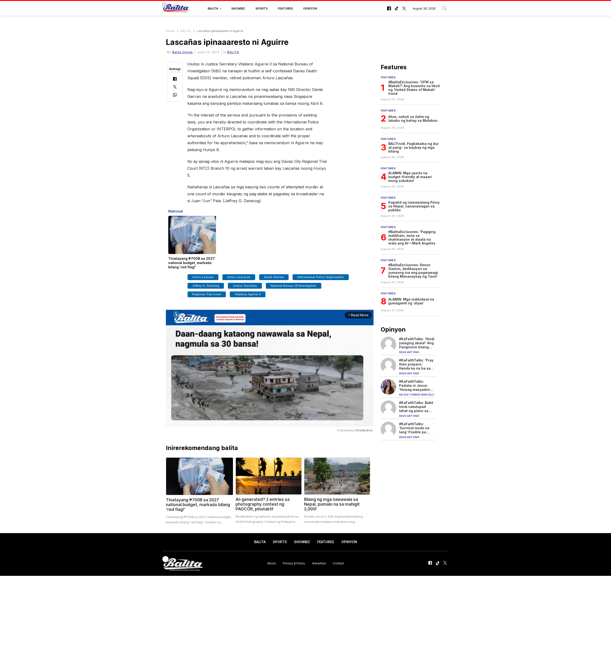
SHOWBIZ (238, 8)
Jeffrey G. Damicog (205, 285)
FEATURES (285, 8)
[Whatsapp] (175, 95)
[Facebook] (175, 79)
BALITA (213, 8)
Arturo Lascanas (238, 277)
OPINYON (310, 8)
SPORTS (261, 8)
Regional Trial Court (206, 294)
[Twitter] (175, 87)
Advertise (319, 563)
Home (170, 31)
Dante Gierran (274, 277)
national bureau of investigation (293, 285)
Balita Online (182, 52)
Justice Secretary (245, 285)
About (271, 563)
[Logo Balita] (175, 9)
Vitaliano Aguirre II (248, 294)
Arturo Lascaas (203, 277)
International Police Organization (320, 277)
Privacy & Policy (294, 563)
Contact (338, 563)
